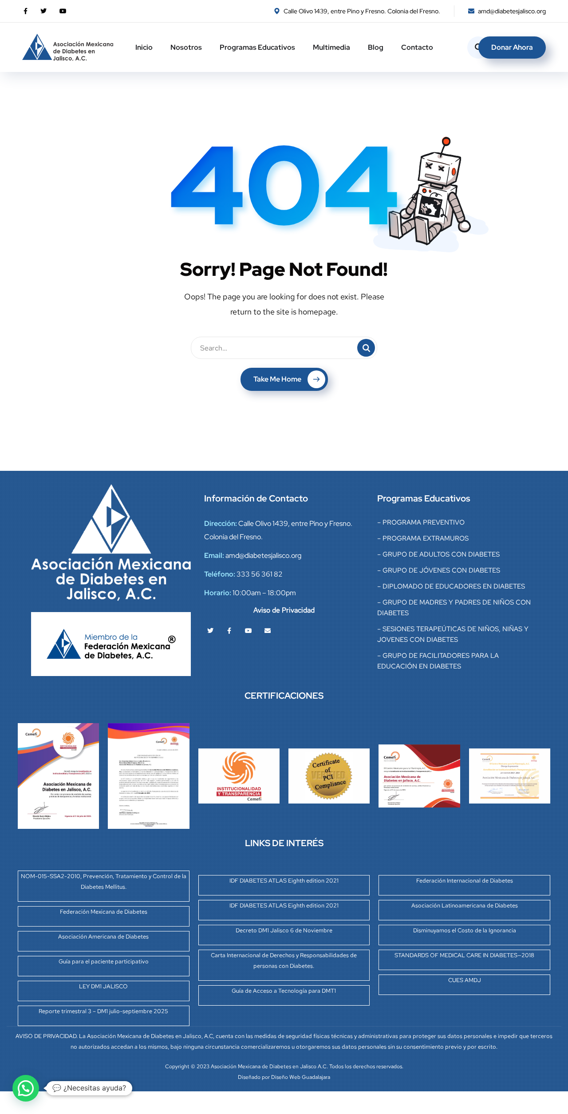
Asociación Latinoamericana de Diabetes (464, 905)
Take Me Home (277, 379)
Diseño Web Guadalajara (300, 1077)
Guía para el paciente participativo (104, 961)
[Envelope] (267, 631)
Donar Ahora (512, 47)
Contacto (417, 47)
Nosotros (186, 47)
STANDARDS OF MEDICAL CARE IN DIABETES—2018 (464, 955)
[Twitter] (210, 631)
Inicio (144, 47)
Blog (375, 47)
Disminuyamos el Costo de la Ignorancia (464, 930)
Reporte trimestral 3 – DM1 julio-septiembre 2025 (103, 1011)
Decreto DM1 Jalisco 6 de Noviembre (284, 930)
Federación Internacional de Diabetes (464, 880)
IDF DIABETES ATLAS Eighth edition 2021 (284, 880)
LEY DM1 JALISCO (103, 986)
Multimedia (331, 47)
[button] (25, 1088)
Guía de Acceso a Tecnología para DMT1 (284, 991)
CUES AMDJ (464, 980)
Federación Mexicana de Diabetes (103, 911)
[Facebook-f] (229, 631)
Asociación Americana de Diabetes (103, 936)
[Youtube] (248, 631)
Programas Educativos (257, 47)
